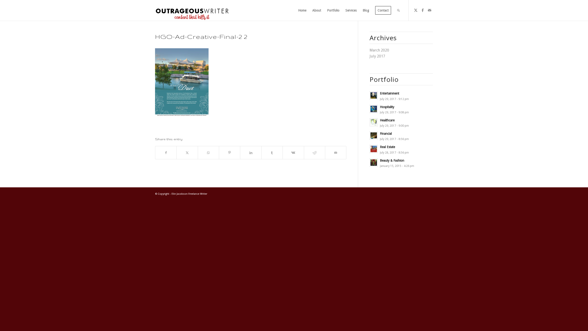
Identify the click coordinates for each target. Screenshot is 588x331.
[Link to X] (415, 10)
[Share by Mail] (335, 152)
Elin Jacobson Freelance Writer (189, 193)
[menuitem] (302, 10)
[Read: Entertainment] (374, 95)
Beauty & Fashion (392, 160)
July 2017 (377, 56)
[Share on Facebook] (165, 152)
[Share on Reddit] (314, 152)
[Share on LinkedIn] (250, 152)
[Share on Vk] (293, 152)
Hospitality (387, 107)
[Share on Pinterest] (229, 152)
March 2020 (379, 50)
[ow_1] (192, 10)
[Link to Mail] (429, 10)
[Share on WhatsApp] (208, 152)
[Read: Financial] (374, 135)
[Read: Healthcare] (374, 122)
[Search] (398, 10)
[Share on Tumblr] (272, 152)
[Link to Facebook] (422, 10)
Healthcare (387, 120)
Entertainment (389, 93)
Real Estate (387, 147)
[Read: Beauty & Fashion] (374, 162)
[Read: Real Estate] (374, 149)
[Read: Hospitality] (374, 109)
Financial (386, 133)
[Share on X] (187, 152)
